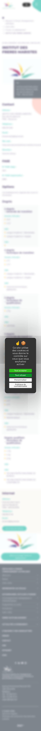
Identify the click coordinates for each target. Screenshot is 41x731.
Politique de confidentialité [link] (20, 385)
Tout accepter (20, 371)
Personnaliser (20, 380)
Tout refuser (20, 375)
